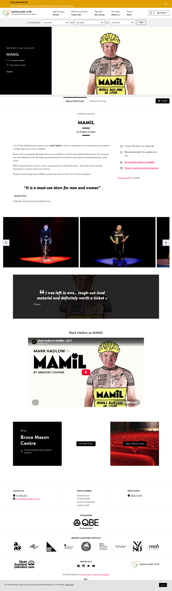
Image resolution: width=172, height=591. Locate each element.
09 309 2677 (21, 495)
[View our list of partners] (86, 522)
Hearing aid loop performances (142, 167)
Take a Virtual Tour (135, 444)
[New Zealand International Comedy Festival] (86, 546)
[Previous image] (6, 243)
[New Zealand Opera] (121, 546)
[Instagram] (83, 566)
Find (141, 22)
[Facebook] (78, 566)
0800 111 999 (136, 495)
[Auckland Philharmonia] (34, 546)
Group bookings (125, 177)
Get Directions (86, 444)
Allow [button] (163, 585)
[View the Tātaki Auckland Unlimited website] (24, 564)
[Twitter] (88, 566)
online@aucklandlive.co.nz (28, 498)
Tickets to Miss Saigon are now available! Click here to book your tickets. (42, 5)
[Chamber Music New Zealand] (69, 546)
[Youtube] (93, 566)
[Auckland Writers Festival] (52, 546)
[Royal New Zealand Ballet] (154, 546)
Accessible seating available (140, 161)
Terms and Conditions (101, 574)
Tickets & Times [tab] (97, 101)
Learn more (69, 584)
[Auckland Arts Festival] (17, 546)
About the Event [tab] (75, 101)
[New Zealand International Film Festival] (103, 546)
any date (80, 22)
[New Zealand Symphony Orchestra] (137, 546)
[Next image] (166, 243)
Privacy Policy (86, 574)
